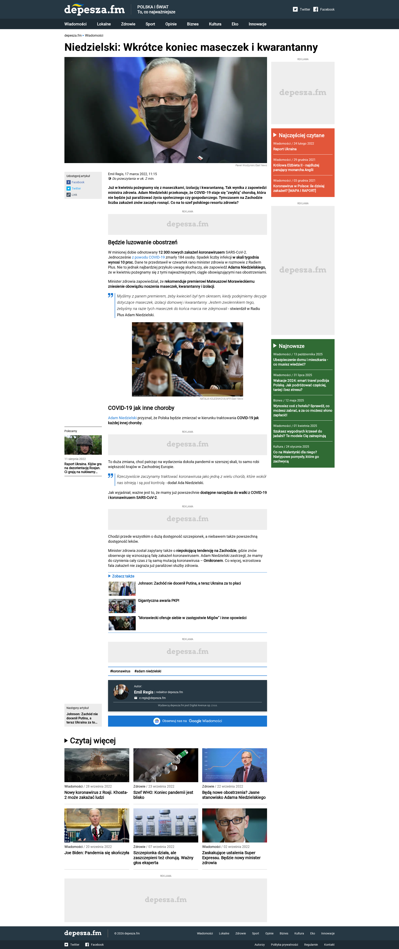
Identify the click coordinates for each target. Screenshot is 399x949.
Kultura (215, 24)
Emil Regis (143, 692)
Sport (150, 24)
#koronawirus (120, 671)
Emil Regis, (116, 174)
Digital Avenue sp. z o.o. (203, 705)
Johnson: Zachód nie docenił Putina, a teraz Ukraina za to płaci (189, 583)
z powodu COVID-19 (148, 257)
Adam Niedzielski (122, 418)
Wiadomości (75, 24)
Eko (235, 24)
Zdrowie (128, 24)
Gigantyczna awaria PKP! (158, 600)
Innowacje (257, 24)
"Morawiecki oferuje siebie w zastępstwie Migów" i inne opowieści (192, 618)
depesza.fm (73, 35)
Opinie (171, 24)
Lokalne (104, 24)
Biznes (193, 24)
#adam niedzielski (147, 671)
